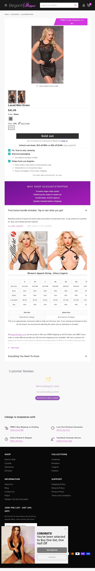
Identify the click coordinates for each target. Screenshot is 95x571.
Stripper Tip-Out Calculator (16, 499)
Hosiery (55, 471)
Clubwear (56, 459)
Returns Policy (58, 488)
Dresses (8, 471)
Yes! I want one (52, 550)
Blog (7, 488)
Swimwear (9, 467)
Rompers (56, 463)
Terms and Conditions (61, 496)
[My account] (84, 5)
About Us (9, 484)
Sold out (47, 136)
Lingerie (55, 467)
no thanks (52, 557)
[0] (88, 5)
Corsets (8, 463)
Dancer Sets (10, 459)
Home (7, 14)
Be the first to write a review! (47, 398)
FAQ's (7, 496)
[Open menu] (6, 5)
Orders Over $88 (17, 430)
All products (15, 14)
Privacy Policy (58, 492)
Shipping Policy (58, 484)
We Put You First (63, 430)
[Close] (65, 529)
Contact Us (9, 492)
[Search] (75, 5)
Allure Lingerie (15, 226)
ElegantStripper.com (18, 334)
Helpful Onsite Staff (64, 441)
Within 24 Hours (16, 441)
